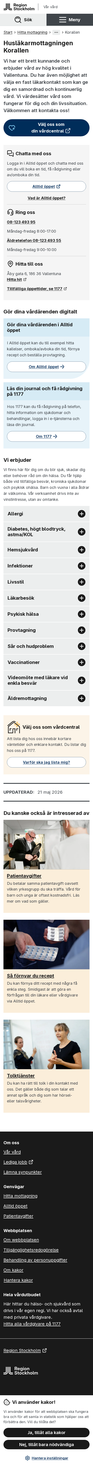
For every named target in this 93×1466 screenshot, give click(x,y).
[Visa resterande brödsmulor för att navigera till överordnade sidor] (56, 32)
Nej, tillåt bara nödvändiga (46, 1444)
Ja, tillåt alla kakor (47, 1432)
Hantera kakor (18, 1280)
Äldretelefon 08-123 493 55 (34, 240)
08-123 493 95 (21, 222)
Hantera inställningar (50, 1458)
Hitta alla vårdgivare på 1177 (32, 1323)
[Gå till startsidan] (19, 6)
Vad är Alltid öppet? (47, 198)
